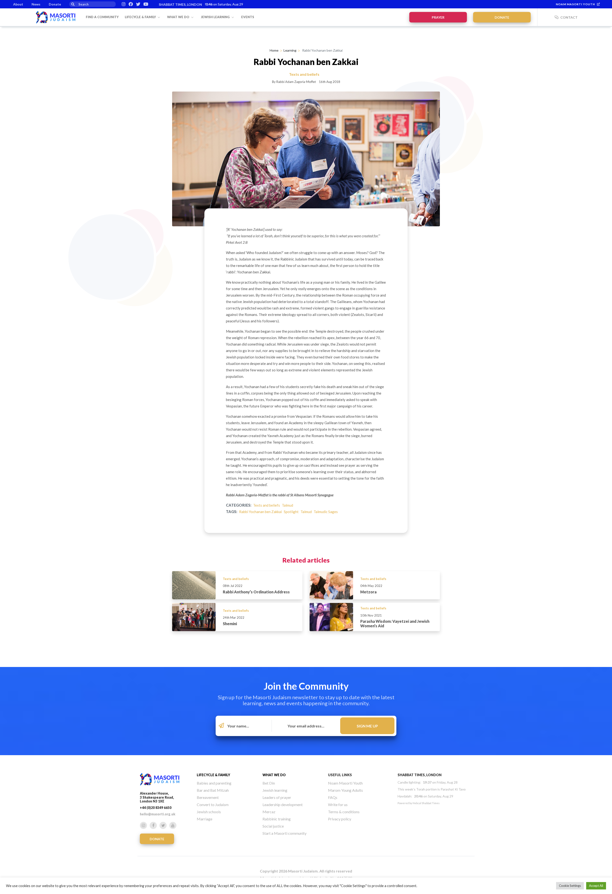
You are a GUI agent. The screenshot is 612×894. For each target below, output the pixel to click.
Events (247, 17)
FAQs (332, 797)
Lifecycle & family (141, 17)
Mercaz (268, 811)
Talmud (287, 505)
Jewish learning (215, 17)
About (18, 4)
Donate (55, 4)
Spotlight (291, 511)
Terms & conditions (344, 811)
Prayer (438, 17)
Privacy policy (339, 819)
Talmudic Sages (326, 511)
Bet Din (268, 783)
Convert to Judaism (213, 804)
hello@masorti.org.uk (157, 814)
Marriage (204, 819)
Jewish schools (209, 811)
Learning (290, 50)
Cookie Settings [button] (570, 886)
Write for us (338, 804)
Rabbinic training (276, 819)
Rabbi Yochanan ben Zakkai (260, 511)
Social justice (273, 826)
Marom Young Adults (345, 790)
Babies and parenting (214, 783)
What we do (178, 17)
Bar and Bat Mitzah (213, 790)
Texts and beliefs (266, 505)
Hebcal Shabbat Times (426, 803)
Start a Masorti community (284, 833)
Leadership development (282, 804)
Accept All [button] (596, 886)
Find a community (102, 17)
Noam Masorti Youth (575, 4)
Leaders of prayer (276, 797)
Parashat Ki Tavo (453, 789)
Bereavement (208, 797)
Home (274, 50)
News (36, 4)
